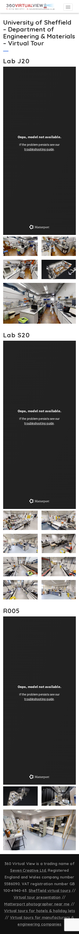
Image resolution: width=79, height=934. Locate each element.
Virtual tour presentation (37, 897)
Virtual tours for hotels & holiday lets (39, 910)
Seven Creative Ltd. (28, 870)
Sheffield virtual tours (50, 890)
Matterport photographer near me (37, 904)
